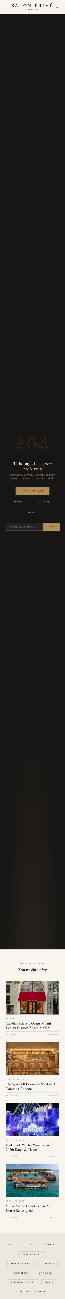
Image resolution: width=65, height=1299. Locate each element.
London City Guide (22, 1282)
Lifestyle (44, 502)
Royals (18, 502)
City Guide (45, 1273)
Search (51, 527)
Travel (32, 513)
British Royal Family (33, 1291)
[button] (9, 7)
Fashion (49, 1263)
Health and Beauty (22, 1263)
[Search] (57, 7)
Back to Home (34, 491)
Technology (21, 1273)
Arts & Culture (32, 1254)
